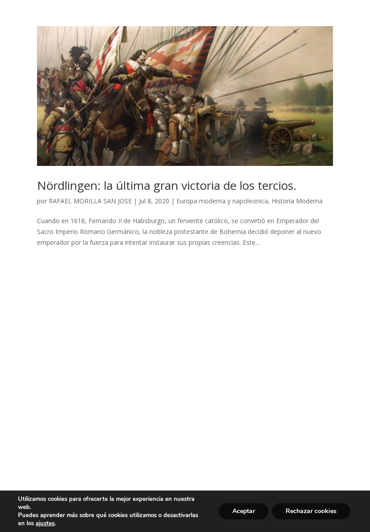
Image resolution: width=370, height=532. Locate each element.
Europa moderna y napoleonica (222, 201)
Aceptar (243, 511)
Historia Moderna (297, 201)
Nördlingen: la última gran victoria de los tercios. (166, 185)
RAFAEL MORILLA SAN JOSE (90, 201)
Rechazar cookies (311, 511)
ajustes (45, 523)
